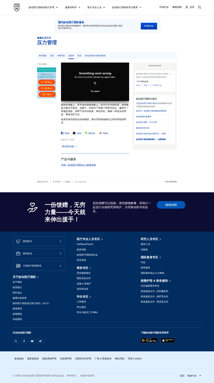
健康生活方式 (44, 38)
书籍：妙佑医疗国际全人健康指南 (78, 165)
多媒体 (71, 56)
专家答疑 (61, 56)
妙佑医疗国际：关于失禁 (146, 122)
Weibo (105, 133)
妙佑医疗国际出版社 (148, 103)
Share (66, 133)
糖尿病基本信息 (142, 128)
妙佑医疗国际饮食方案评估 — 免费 (151, 134)
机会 (145, 85)
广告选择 (155, 85)
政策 (138, 85)
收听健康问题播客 (143, 116)
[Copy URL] (95, 83)
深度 (52, 56)
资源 (79, 56)
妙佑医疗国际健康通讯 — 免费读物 (151, 139)
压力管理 (47, 42)
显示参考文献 (68, 146)
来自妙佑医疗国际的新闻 (95, 56)
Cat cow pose (80, 182)
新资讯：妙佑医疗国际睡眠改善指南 (151, 111)
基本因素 (42, 56)
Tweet (78, 133)
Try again (95, 91)
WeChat (91, 133)
